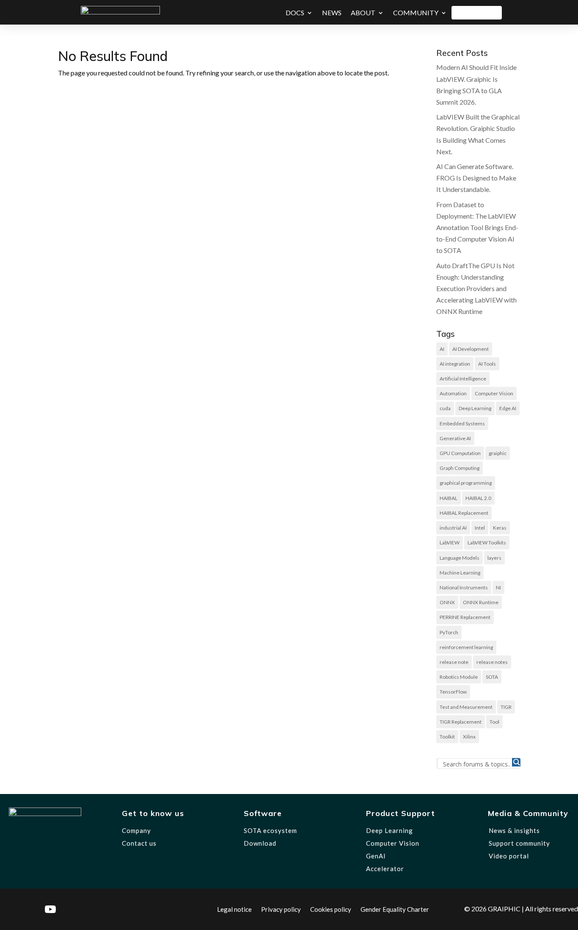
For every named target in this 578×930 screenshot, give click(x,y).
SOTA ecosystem (270, 830)
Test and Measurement (466, 707)
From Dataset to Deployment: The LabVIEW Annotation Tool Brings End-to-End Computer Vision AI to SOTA (477, 227)
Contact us (139, 843)
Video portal (509, 856)
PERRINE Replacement (465, 617)
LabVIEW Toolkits (487, 542)
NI (498, 587)
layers (494, 558)
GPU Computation (460, 453)
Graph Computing (459, 468)
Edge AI (507, 408)
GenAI (376, 856)
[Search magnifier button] (516, 762)
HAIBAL (448, 498)
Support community (519, 843)
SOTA (492, 677)
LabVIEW (450, 542)
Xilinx (469, 736)
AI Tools (487, 364)
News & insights (514, 830)
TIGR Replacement (461, 722)
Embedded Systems (462, 423)
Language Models (459, 558)
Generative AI (455, 438)
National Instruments (464, 587)
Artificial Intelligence (463, 378)
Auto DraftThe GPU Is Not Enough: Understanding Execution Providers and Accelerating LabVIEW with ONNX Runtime (476, 288)
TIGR (506, 707)
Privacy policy (281, 908)
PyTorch (449, 632)
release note (454, 662)
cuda (445, 408)
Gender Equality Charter (395, 908)
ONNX (447, 602)
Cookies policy (330, 908)
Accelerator (385, 868)
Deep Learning (475, 408)
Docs (295, 12)
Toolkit (447, 736)
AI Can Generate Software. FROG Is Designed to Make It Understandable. (476, 177)
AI (442, 349)
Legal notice (234, 908)
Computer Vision (494, 393)
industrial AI (453, 528)
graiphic (497, 453)
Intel (480, 528)
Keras (499, 528)
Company (136, 830)
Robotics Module (459, 677)
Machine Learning (460, 572)
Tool (494, 722)
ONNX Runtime (480, 602)
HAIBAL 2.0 (478, 498)
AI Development (470, 349)
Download (476, 12)
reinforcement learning (466, 647)
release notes (492, 662)
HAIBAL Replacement (464, 513)
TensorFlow (453, 691)
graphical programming (466, 483)
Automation (453, 393)
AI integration (455, 364)
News (331, 12)
